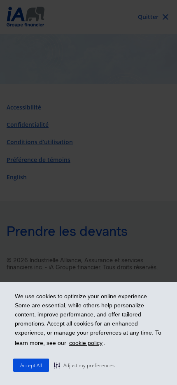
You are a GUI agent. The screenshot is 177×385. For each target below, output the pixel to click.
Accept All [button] (31, 365)
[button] (84, 365)
